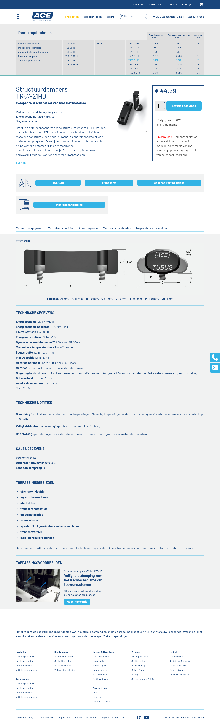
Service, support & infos (143, 679)
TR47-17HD (133, 51)
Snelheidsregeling (24, 661)
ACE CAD (58, 183)
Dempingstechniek (25, 656)
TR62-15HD (133, 64)
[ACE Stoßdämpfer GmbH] (42, 17)
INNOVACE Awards (102, 701)
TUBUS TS (70, 47)
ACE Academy (100, 674)
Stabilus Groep (195, 16)
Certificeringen (100, 679)
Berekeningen (61, 652)
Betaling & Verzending (85, 717)
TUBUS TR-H (71, 56)
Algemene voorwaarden (112, 717)
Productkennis (100, 670)
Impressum (64, 717)
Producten (21, 652)
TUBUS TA (70, 43)
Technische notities (61, 228)
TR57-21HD (133, 60)
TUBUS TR (70, 51)
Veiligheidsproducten (26, 670)
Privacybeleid (46, 717)
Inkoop (135, 674)
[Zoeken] (145, 16)
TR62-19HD (133, 68)
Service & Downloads (104, 652)
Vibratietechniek (24, 665)
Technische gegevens (30, 228)
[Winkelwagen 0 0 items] (201, 4)
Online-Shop (138, 670)
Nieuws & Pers (100, 688)
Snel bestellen (138, 661)
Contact (172, 4)
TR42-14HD (134, 43)
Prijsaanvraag (138, 665)
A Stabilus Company (180, 661)
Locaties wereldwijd (180, 674)
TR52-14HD (133, 56)
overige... (22, 162)
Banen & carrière (178, 665)
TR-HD (100, 43)
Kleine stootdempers (28, 43)
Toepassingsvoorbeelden (152, 228)
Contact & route (178, 670)
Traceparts (109, 183)
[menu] (90, 16)
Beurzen (97, 697)
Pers (95, 692)
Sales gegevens (88, 228)
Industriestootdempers (29, 47)
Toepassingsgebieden (117, 228)
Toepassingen (23, 679)
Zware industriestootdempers (33, 51)
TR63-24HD (134, 72)
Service (138, 4)
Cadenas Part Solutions (169, 183)
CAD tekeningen (101, 656)
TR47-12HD (133, 47)
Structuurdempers (27, 56)
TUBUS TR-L (71, 60)
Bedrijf (173, 652)
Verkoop (136, 652)
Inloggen (187, 4)
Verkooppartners (140, 656)
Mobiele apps (99, 665)
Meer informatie (77, 601)
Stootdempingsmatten (29, 60)
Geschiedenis (176, 656)
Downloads (155, 4)
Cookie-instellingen (25, 717)
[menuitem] (72, 16)
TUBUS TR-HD (72, 64)
